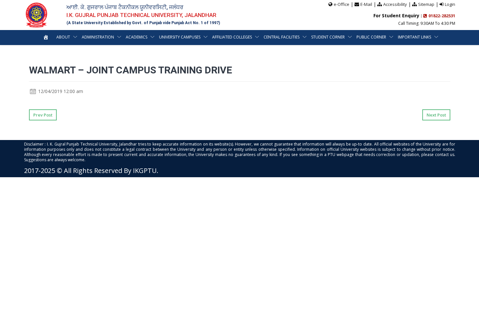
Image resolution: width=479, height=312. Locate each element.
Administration (98, 37)
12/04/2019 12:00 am (60, 91)
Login (450, 4)
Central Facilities (281, 37)
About (63, 37)
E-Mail (366, 4)
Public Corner (371, 37)
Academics (136, 37)
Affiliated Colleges (232, 37)
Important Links (414, 37)
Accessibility (395, 4)
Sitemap (426, 4)
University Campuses (179, 37)
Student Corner (328, 37)
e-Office (341, 4)
